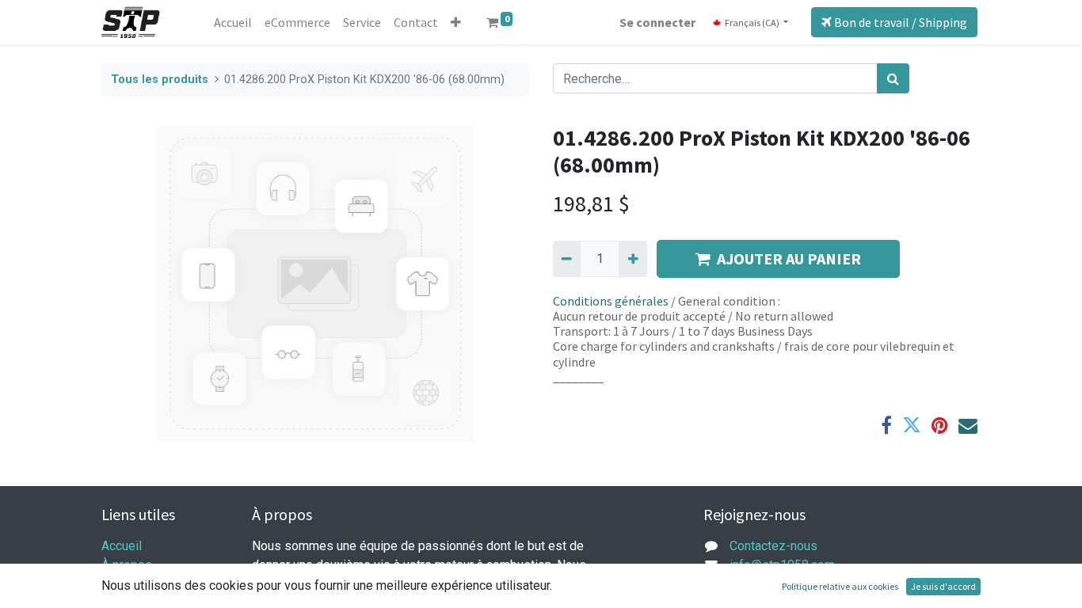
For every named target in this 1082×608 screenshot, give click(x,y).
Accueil (121, 545)
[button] (455, 22)
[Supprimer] (567, 259)
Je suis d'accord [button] (943, 586)
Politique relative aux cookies (840, 586)
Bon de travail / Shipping (899, 22)
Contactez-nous (773, 545)
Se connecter (657, 22)
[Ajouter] (632, 259)
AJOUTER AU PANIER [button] (789, 258)
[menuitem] (233, 22)
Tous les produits (159, 79)
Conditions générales (611, 301)
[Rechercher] (893, 78)
